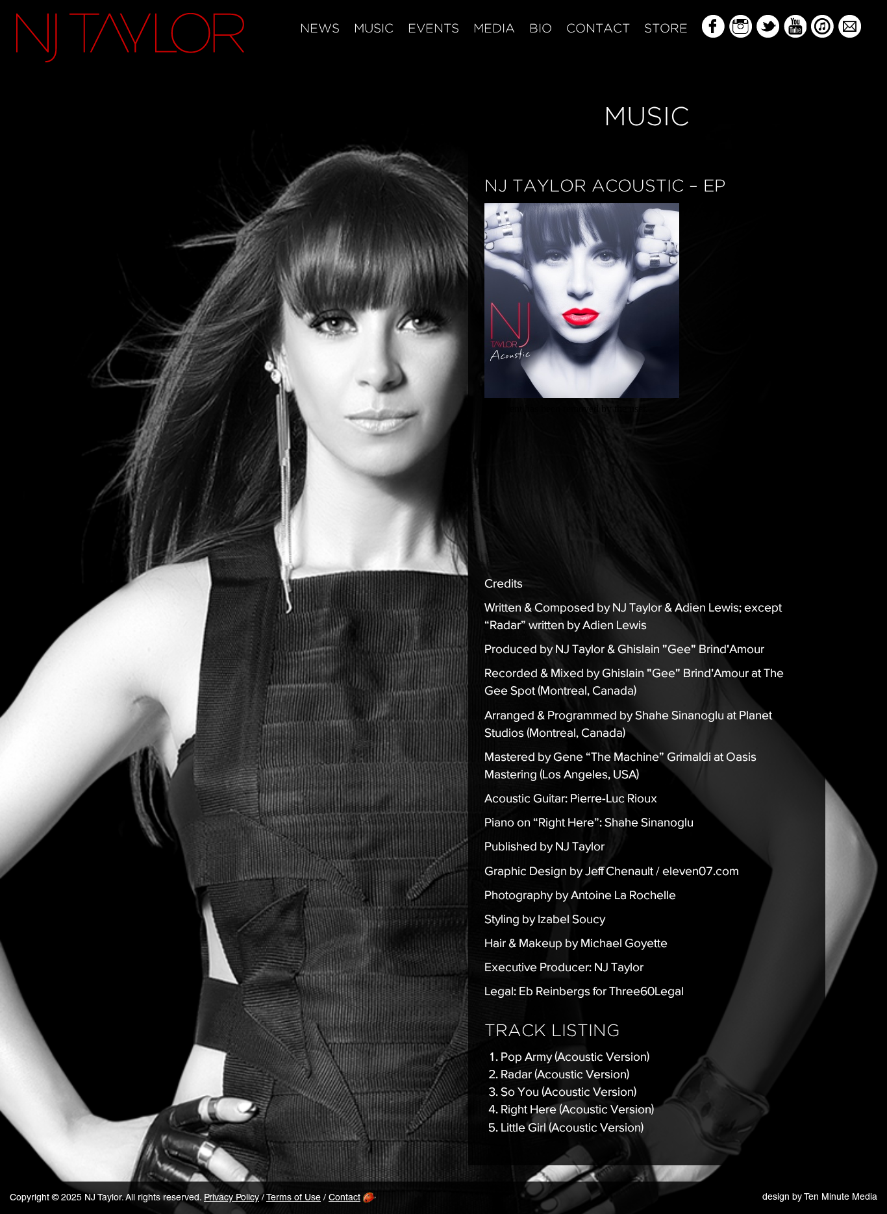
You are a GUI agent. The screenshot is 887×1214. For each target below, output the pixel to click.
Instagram (740, 26)
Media (494, 28)
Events (433, 28)
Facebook (713, 26)
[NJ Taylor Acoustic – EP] (646, 300)
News (320, 28)
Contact (598, 28)
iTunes (822, 26)
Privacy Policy (231, 1198)
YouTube (795, 26)
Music (374, 28)
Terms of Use (293, 1198)
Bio (540, 28)
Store (666, 28)
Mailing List (849, 26)
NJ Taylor (130, 37)
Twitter (767, 26)
